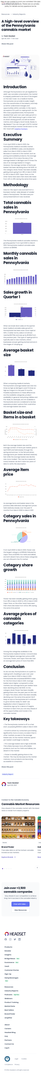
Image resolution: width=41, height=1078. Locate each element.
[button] (37, 867)
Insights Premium (21, 129)
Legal (16, 1059)
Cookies (24, 1059)
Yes (32, 6)
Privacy (17, 1064)
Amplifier (8, 1018)
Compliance (9, 1064)
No (35, 6)
